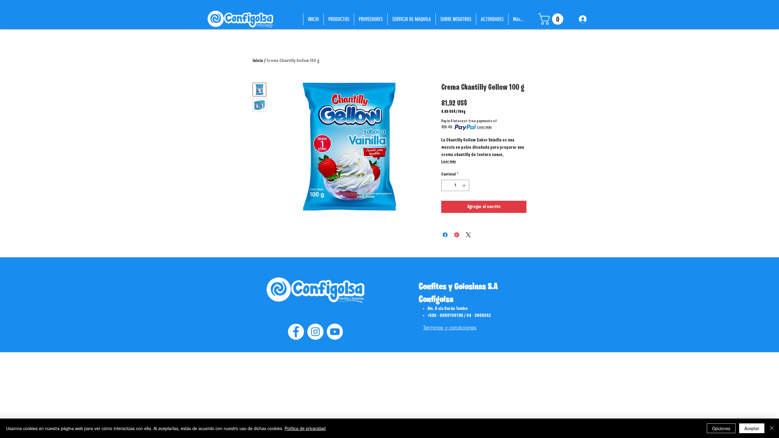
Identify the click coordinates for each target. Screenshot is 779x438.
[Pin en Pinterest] (456, 234)
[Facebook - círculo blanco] (296, 332)
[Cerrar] (771, 428)
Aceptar (751, 428)
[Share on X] (468, 234)
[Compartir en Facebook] (445, 234)
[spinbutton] (455, 185)
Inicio (258, 60)
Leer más (484, 127)
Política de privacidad (305, 428)
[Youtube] (335, 332)
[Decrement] (446, 185)
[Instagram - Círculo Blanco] (315, 332)
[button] (552, 19)
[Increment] (464, 185)
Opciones (721, 428)
